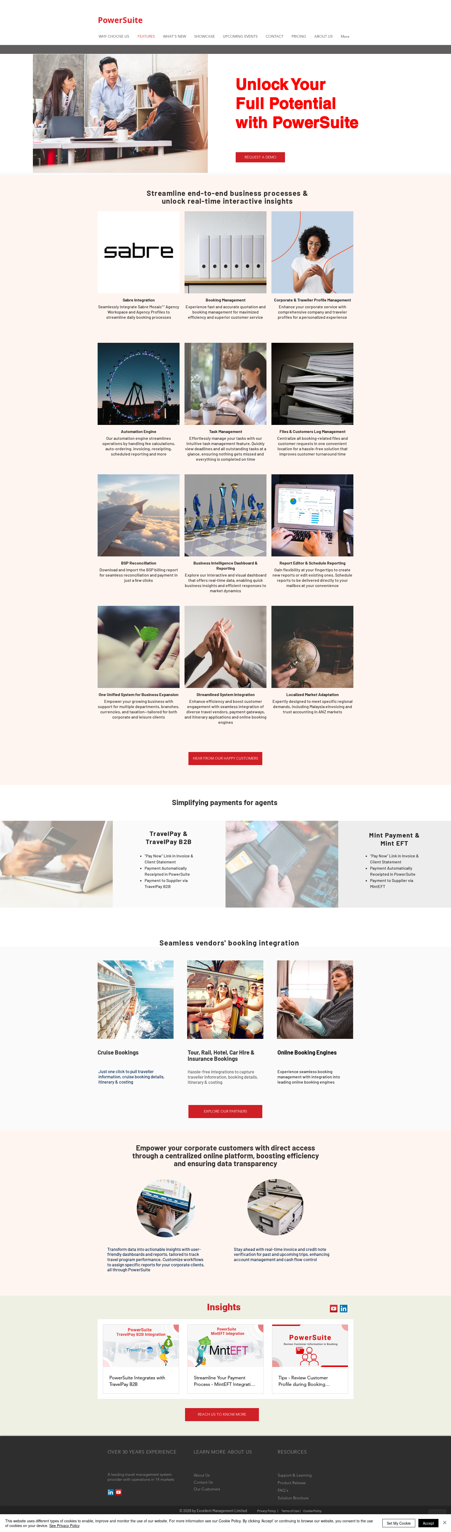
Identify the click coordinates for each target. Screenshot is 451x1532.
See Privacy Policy (64, 1525)
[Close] (445, 1523)
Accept (428, 1523)
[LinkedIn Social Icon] (111, 1492)
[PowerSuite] (118, 1492)
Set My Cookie (399, 1523)
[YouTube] (333, 1308)
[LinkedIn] (343, 1308)
